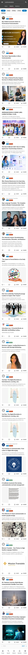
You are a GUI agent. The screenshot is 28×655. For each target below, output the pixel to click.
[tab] (6, 6)
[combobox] (16, 2)
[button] (3, 11)
